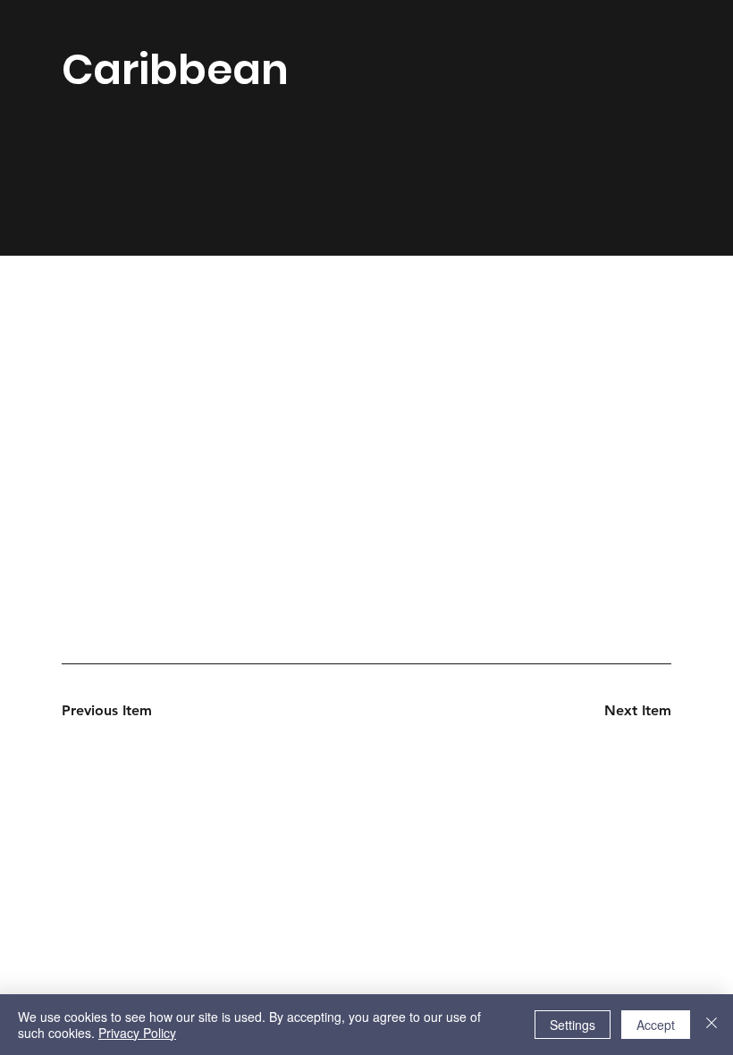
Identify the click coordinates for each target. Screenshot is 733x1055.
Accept (655, 1025)
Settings (572, 1025)
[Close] (711, 1025)
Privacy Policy (137, 1033)
